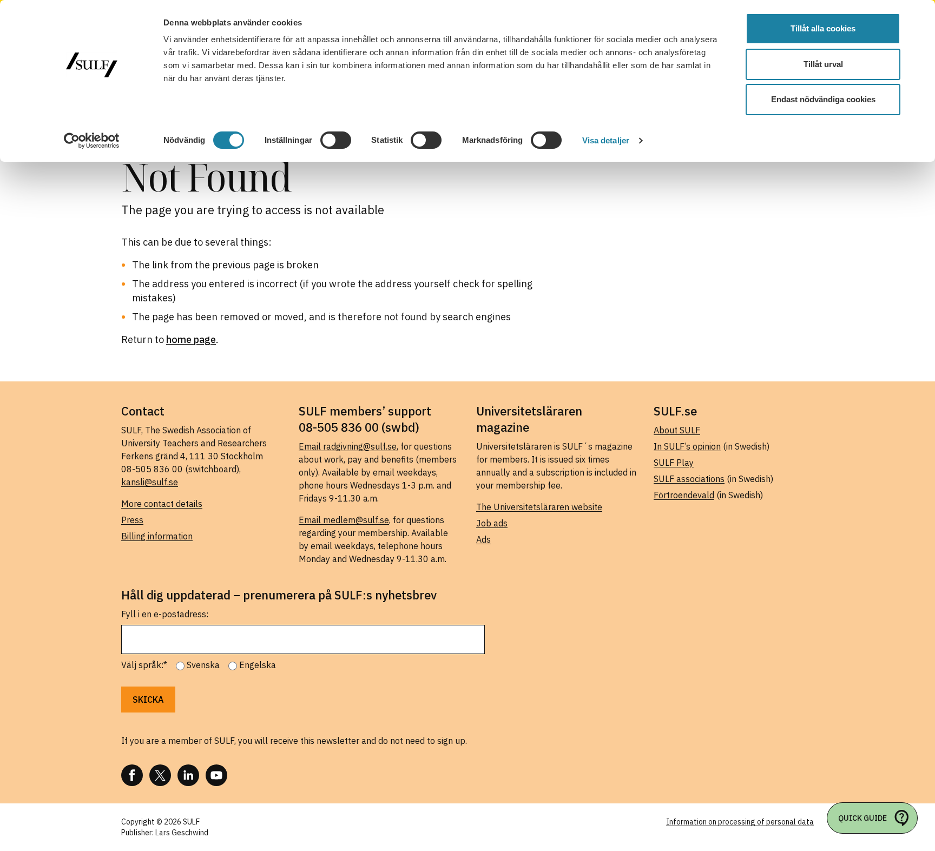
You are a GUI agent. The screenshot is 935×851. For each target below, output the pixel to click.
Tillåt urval (823, 64)
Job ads (492, 523)
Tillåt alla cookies (823, 28)
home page (191, 339)
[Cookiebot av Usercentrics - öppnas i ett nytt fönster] (91, 141)
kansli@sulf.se (149, 482)
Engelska (257, 664)
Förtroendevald (684, 495)
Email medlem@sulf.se (344, 519)
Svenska (203, 664)
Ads (483, 539)
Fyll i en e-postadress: (164, 614)
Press (132, 519)
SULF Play (674, 462)
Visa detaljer (605, 140)
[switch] (335, 140)
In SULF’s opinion (687, 446)
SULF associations (689, 478)
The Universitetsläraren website (539, 507)
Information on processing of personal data (740, 822)
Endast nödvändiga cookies (823, 99)
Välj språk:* (144, 664)
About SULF (677, 430)
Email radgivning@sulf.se (348, 446)
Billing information (157, 536)
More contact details (161, 503)
